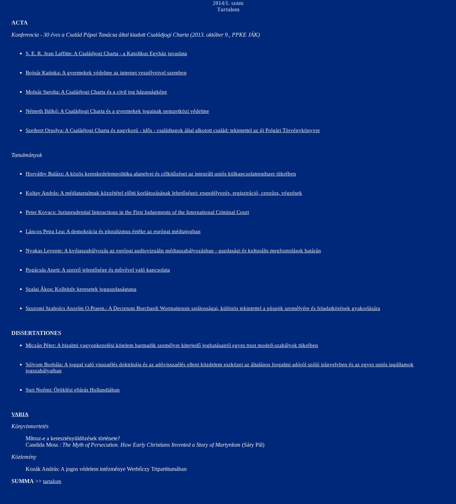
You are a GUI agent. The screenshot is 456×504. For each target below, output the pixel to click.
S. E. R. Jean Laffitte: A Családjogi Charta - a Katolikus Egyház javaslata (106, 53)
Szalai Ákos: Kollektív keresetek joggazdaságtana (81, 289)
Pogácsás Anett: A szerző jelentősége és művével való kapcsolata (98, 270)
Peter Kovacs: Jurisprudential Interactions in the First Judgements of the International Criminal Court (137, 212)
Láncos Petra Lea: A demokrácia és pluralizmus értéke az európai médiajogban (113, 231)
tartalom (52, 481)
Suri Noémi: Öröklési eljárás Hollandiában (73, 390)
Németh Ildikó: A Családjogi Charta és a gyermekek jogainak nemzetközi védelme (117, 111)
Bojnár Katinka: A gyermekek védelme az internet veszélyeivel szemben (106, 72)
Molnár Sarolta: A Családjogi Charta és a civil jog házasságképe (96, 92)
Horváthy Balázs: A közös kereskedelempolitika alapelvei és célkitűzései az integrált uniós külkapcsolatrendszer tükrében (161, 174)
